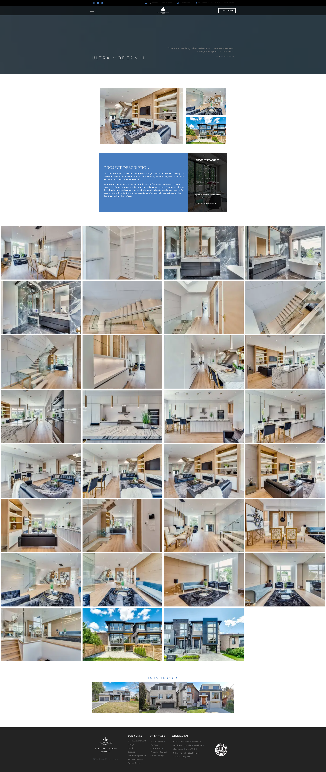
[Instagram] (94, 3)
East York (185, 741)
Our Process (156, 748)
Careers (154, 755)
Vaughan (186, 757)
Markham (198, 745)
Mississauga (178, 749)
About (161, 741)
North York (190, 749)
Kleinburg (177, 745)
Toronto (176, 757)
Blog (161, 755)
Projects (154, 752)
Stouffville (192, 753)
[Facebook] (98, 3)
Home (153, 741)
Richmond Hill (179, 753)
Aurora (176, 741)
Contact (163, 752)
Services (154, 745)
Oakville (187, 745)
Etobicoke (196, 741)
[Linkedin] (102, 3)
